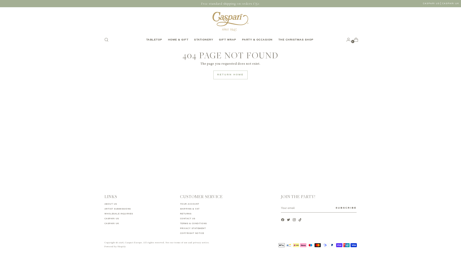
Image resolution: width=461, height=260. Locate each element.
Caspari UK (450, 3)
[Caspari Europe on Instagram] (294, 220)
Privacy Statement (193, 228)
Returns (186, 214)
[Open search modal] (106, 39)
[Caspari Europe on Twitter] (289, 220)
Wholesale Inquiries (118, 214)
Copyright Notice (192, 233)
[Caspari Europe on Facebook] (283, 220)
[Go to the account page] (347, 39)
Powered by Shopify (115, 246)
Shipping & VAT (190, 209)
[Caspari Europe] (230, 21)
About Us (110, 204)
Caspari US (431, 3)
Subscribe (346, 208)
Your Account (189, 204)
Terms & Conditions (193, 223)
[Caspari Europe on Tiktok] (300, 220)
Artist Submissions (117, 209)
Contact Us (187, 219)
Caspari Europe (133, 242)
